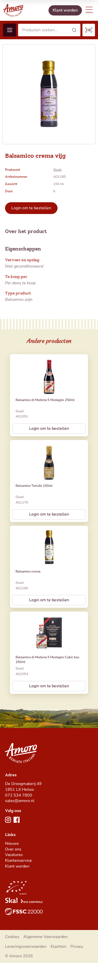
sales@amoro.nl (19, 801)
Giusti (57, 170)
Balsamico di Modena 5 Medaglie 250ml (45, 400)
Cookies (12, 937)
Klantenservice (18, 860)
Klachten (58, 946)
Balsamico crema (28, 571)
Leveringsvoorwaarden (25, 946)
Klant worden (17, 866)
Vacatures (14, 855)
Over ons (13, 849)
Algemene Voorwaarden (45, 937)
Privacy (76, 946)
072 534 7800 (18, 795)
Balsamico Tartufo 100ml (34, 486)
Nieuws (12, 843)
